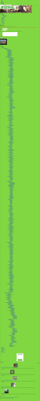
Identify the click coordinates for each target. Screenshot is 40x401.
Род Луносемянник (12, 92)
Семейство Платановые (11, 116)
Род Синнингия (11, 282)
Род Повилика (11, 274)
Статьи (3, 19)
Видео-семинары (4, 20)
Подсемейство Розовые (12, 182)
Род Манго (11, 215)
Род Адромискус (11, 187)
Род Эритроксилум (12, 226)
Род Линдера (11, 67)
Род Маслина (11, 262)
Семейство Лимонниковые (11, 63)
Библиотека (2, 3)
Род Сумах (11, 216)
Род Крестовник (11, 288)
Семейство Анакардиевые (11, 214)
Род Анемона (11, 86)
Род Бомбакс (11, 169)
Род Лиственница (11, 346)
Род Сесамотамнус (11, 280)
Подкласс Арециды (8, 54)
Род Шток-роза (11, 163)
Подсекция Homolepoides (14, 340)
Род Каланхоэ (11, 189)
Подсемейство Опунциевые (12, 107)
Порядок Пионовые (10, 95)
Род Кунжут (11, 279)
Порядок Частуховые (10, 50)
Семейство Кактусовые (11, 106)
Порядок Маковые (9, 93)
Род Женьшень (11, 236)
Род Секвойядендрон (13, 322)
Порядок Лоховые (9, 233)
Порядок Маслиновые (10, 261)
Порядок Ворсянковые (10, 264)
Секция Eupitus (13, 334)
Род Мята (11, 243)
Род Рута (11, 211)
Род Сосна (11, 327)
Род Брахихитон (11, 166)
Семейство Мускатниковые (11, 59)
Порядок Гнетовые (8, 297)
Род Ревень (11, 113)
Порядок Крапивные (10, 170)
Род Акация (11, 203)
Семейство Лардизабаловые (11, 88)
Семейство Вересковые (11, 152)
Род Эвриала (11, 79)
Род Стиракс (11, 156)
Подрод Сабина (13, 317)
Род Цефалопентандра (12, 141)
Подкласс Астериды (9, 283)
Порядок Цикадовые (9, 293)
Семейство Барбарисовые (11, 90)
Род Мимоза (11, 201)
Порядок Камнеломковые (10, 185)
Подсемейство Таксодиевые (11, 319)
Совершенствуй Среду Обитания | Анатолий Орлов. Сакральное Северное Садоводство (10, 397)
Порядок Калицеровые (10, 291)
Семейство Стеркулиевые (11, 165)
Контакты (3, 22)
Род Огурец (11, 140)
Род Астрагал (11, 200)
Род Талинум (11, 102)
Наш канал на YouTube (2, 38)
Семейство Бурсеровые (11, 212)
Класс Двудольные (7, 56)
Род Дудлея (11, 188)
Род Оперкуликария (12, 217)
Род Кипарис (12, 311)
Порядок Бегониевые (10, 132)
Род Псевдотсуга (11, 343)
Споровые (4, 16)
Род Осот (11, 285)
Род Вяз (10, 174)
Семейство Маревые (11, 108)
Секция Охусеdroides (15, 316)
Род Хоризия (11, 168)
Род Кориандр (11, 241)
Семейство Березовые (11, 122)
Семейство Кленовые (11, 218)
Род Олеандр (11, 251)
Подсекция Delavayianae (14, 342)
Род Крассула (11, 192)
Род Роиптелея (11, 125)
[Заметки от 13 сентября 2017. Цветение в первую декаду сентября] (16, 367)
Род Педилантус (11, 178)
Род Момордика (11, 139)
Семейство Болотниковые (11, 245)
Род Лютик (11, 87)
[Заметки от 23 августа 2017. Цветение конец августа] (13, 386)
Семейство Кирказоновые (11, 74)
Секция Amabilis (12, 338)
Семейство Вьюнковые (11, 272)
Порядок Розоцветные (10, 181)
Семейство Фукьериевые (11, 150)
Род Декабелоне (11, 257)
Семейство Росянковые (11, 198)
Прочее (2, 2)
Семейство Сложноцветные (11, 284)
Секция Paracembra (14, 330)
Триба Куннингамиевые (12, 323)
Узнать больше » (2, 375)
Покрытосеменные (5, 15)
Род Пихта (11, 335)
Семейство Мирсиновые (11, 159)
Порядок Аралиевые (10, 235)
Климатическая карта (3, 18)
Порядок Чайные (9, 127)
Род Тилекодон (11, 195)
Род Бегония (11, 133)
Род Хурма (11, 155)
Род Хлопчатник (11, 162)
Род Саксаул (11, 109)
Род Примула (11, 158)
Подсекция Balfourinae (15, 331)
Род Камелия (11, 128)
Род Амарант (11, 103)
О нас (1, 21)
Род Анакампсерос (11, 100)
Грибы (3, 17)
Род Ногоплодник (11, 305)
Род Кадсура (11, 64)
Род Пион (11, 96)
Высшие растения (5, 48)
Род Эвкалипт (11, 207)
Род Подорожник (11, 277)
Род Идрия (11, 151)
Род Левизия (11, 101)
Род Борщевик (11, 240)
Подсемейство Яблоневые (12, 183)
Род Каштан (11, 121)
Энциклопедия (2, 47)
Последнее (2, 362)
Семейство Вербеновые (11, 244)
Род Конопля (11, 175)
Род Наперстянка (11, 276)
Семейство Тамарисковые (11, 149)
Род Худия (11, 258)
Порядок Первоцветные (10, 157)
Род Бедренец (11, 239)
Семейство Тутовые (11, 172)
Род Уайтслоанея (11, 260)
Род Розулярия (11, 190)
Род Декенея (11, 89)
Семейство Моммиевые (11, 65)
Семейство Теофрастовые (11, 160)
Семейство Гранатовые (11, 209)
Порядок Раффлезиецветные (10, 75)
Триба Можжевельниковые (12, 314)
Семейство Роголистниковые (11, 82)
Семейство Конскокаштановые (12, 219)
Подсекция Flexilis (15, 329)
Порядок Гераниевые (10, 220)
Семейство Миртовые (11, 206)
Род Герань (11, 221)
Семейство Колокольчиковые (11, 289)
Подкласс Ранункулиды (9, 84)
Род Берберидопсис (12, 91)
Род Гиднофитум (11, 250)
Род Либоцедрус (12, 309)
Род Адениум (11, 252)
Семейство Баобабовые (11, 167)
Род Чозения (11, 148)
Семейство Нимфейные (11, 77)
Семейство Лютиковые (11, 85)
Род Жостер (11, 230)
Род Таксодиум (12, 320)
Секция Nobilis (12, 339)
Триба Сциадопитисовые (12, 325)
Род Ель (10, 344)
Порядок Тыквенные (10, 134)
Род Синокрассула (11, 191)
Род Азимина (11, 61)
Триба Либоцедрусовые (12, 308)
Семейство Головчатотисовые (10, 306)
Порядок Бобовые (9, 199)
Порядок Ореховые (9, 124)
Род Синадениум (11, 179)
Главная (2, 0)
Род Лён (11, 225)
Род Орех (11, 126)
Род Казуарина (11, 119)
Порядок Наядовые (9, 51)
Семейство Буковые (11, 120)
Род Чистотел (11, 94)
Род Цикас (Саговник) (11, 294)
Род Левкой (11, 145)
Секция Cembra (13, 328)
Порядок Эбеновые (9, 154)
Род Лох (11, 234)
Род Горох (11, 204)
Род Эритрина (11, 205)
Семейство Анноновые (11, 60)
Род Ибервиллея (11, 137)
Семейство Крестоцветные (11, 143)
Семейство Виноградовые (11, 231)
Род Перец (11, 72)
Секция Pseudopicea (13, 341)
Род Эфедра (10, 298)
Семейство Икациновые (11, 228)
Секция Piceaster (12, 336)
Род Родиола (11, 194)
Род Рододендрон (11, 153)
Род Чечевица (11, 202)
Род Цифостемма (11, 232)
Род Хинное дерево (12, 249)
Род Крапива (11, 171)
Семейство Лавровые (11, 66)
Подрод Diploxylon (13, 332)
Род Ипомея (11, 273)
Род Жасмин (11, 263)
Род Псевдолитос (11, 259)
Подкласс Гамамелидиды (9, 115)
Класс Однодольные (7, 49)
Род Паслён (11, 269)
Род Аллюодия (11, 105)
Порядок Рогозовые (10, 55)
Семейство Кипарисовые (10, 307)
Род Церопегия (11, 254)
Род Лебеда (11, 110)
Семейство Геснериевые (11, 281)
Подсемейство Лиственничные (12, 345)
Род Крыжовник (11, 197)
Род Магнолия (11, 58)
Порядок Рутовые (9, 210)
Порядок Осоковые (9, 53)
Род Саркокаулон (11, 222)
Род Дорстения (11, 173)
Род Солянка (11, 111)
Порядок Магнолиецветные (10, 57)
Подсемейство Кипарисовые (11, 310)
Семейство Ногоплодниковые (10, 304)
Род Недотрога (11, 223)
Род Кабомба (11, 81)
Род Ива (11, 147)
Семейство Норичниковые (11, 275)
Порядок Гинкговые (9, 295)
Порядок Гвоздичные (10, 97)
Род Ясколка (11, 98)
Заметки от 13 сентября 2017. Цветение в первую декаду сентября (7, 367)
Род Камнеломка (11, 186)
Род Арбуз (11, 135)
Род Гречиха (11, 114)
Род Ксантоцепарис (13, 312)
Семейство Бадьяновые (11, 62)
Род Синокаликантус (12, 69)
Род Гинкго (10, 296)
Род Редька (11, 144)
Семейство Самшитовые (11, 117)
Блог (1, 46)
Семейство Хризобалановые (11, 184)
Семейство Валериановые (11, 266)
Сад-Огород (2, 347)
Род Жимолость (11, 265)
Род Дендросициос (12, 136)
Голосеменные (6, 292)
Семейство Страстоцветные (11, 131)
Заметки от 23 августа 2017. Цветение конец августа (6, 386)
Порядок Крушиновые (10, 229)
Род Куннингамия (12, 324)
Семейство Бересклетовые (11, 227)
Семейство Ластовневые (11, 253)
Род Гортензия (11, 196)
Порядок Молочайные (10, 176)
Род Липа (11, 164)
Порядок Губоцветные (10, 242)
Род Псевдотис (10, 301)
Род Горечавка (11, 247)
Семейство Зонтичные (11, 238)
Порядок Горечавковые (10, 246)
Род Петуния (11, 270)
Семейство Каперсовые (11, 142)
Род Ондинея (11, 80)
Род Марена (11, 248)
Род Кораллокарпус (12, 138)
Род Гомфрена (11, 104)
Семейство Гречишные (11, 112)
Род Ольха (11, 123)
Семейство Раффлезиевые (11, 76)
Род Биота (12, 313)
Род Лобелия (11, 290)
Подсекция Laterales (14, 337)
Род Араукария (10, 303)
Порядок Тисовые (8, 299)
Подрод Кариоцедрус (14, 315)
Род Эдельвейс (11, 287)
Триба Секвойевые (12, 321)
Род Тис (9, 300)
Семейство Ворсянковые (11, 267)
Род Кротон (11, 180)
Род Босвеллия (11, 213)
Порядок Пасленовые (10, 268)
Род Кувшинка (11, 78)
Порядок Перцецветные (10, 71)
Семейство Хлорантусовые (11, 70)
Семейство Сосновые (10, 326)
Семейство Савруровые (11, 73)
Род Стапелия (11, 256)
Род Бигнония (11, 278)
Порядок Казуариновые (10, 118)
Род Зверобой (11, 129)
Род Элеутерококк (11, 237)
